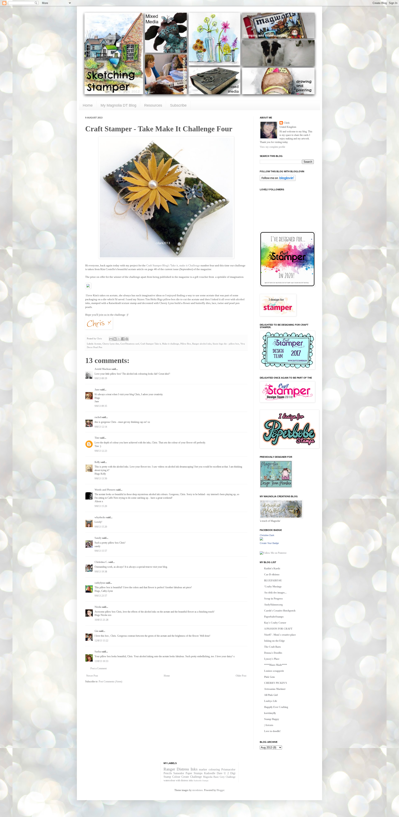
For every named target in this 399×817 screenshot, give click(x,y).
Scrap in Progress (273, 598)
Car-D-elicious (272, 574)
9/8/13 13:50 (101, 478)
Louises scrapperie (274, 670)
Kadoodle (209, 773)
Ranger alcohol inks (201, 343)
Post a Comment (98, 668)
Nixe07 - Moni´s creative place (280, 634)
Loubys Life (270, 701)
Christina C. (101, 562)
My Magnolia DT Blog (118, 105)
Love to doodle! (272, 731)
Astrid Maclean (103, 369)
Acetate (97, 343)
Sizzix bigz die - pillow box (226, 343)
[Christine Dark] (261, 539)
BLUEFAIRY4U (273, 580)
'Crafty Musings (273, 586)
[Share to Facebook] (123, 339)
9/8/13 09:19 (101, 378)
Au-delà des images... (275, 592)
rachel (98, 417)
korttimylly (270, 713)
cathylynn (100, 582)
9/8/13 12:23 (101, 450)
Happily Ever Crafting (276, 707)
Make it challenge (170, 343)
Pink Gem (269, 677)
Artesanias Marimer (275, 689)
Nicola (98, 606)
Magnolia (207, 776)
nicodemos (197, 790)
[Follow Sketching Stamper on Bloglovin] (278, 180)
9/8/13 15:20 (101, 506)
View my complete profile (272, 146)
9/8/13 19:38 (101, 571)
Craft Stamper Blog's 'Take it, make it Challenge (173, 265)
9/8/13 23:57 (101, 595)
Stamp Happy (271, 719)
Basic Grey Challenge (224, 776)
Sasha (98, 651)
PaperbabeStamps (274, 616)
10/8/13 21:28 (101, 619)
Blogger (220, 790)
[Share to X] (119, 339)
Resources (153, 105)
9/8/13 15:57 (101, 550)
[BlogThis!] (115, 339)
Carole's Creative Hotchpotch (280, 610)
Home (88, 105)
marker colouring (209, 769)
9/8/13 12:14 (101, 426)
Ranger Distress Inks (180, 769)
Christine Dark (267, 535)
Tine (97, 437)
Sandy (98, 537)
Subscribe (178, 105)
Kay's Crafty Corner (275, 622)
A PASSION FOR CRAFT (278, 628)
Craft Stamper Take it (150, 343)
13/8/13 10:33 (101, 661)
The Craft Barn (272, 646)
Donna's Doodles (273, 652)
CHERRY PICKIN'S (275, 683)
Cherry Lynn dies (110, 343)
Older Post (241, 675)
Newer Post (92, 675)
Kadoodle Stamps (201, 780)
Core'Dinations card (129, 343)
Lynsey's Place (271, 658)
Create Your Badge (269, 543)
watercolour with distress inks (178, 780)
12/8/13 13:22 (101, 640)
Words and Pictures (105, 489)
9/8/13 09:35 (101, 406)
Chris (287, 122)
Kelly (98, 462)
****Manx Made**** (275, 664)
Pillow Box (185, 343)
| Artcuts (268, 725)
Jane (97, 389)
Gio (96, 631)
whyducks (100, 517)
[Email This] (111, 339)
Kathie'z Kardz (272, 568)
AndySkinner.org (273, 604)
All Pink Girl (271, 695)
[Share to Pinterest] (127, 339)
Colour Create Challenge (187, 776)
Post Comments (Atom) (110, 681)
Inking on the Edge (274, 640)
